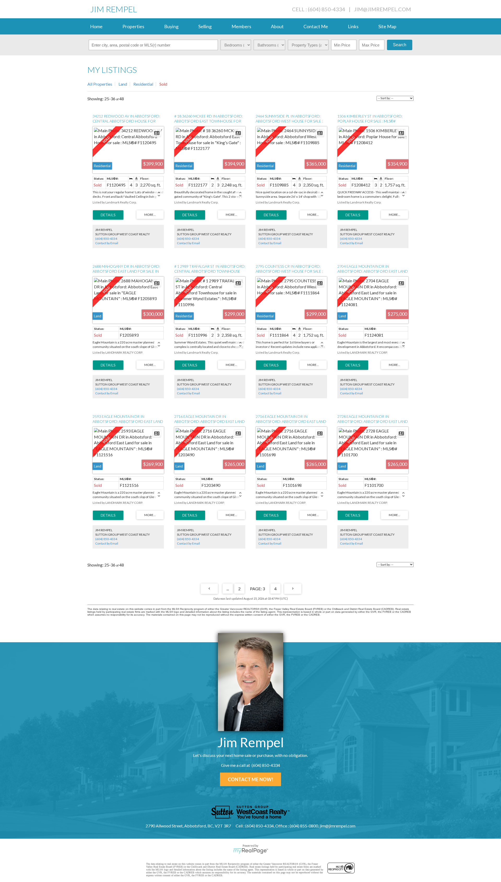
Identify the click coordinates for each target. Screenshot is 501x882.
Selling (205, 26)
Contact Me (315, 26)
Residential (143, 83)
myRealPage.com (250, 851)
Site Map (387, 26)
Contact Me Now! (250, 779)
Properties (133, 26)
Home (96, 26)
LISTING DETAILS (108, 215)
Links (353, 26)
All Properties (99, 83)
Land (122, 83)
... (227, 588)
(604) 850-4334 (106, 239)
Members (241, 26)
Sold (163, 83)
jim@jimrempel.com (382, 9)
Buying (171, 26)
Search (399, 45)
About (277, 26)
